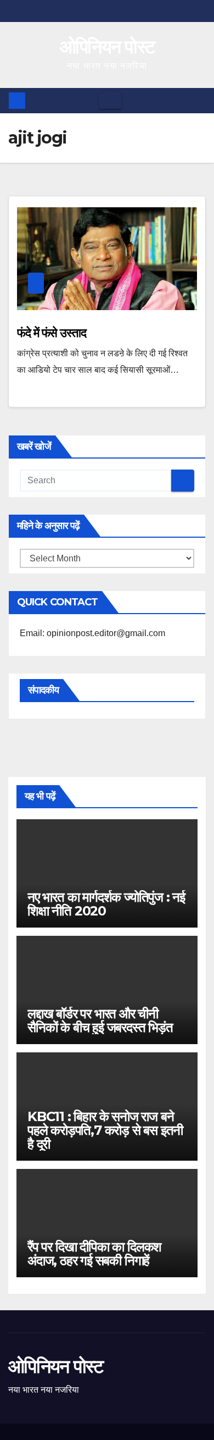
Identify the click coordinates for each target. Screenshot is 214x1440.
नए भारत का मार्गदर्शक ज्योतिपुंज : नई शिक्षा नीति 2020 (106, 904)
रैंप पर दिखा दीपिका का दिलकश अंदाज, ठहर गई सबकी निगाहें (94, 1253)
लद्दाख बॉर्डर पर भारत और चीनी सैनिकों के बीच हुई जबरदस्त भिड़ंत (100, 1020)
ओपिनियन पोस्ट (107, 46)
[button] (198, 100)
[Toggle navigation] (110, 100)
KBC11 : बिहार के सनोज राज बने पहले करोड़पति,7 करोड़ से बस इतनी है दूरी (105, 1130)
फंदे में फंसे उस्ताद (51, 332)
